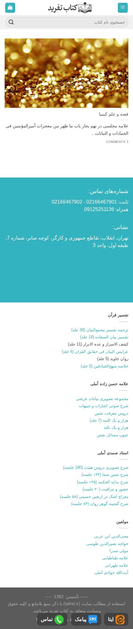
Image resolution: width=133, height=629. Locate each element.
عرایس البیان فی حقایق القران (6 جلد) (95, 351)
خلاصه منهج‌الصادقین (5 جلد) (104, 366)
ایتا (111, 619)
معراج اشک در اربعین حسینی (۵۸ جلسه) (94, 496)
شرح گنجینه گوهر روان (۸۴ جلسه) (99, 503)
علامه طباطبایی (115, 558)
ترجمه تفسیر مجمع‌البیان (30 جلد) (99, 330)
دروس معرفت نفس (111, 413)
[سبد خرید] (10, 8)
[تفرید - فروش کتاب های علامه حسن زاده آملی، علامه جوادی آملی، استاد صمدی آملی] (70, 7)
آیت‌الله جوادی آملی (111, 572)
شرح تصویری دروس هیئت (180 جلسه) (95, 467)
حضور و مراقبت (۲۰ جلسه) (105, 489)
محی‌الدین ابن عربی (111, 536)
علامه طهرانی (116, 565)
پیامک (80, 619)
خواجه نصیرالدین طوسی (107, 543)
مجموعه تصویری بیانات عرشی (102, 398)
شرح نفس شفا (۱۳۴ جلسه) (104, 474)
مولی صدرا (118, 550)
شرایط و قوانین (68, 619)
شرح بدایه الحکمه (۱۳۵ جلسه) (102, 482)
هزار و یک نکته (116, 427)
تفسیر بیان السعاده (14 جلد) (104, 337)
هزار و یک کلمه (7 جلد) (109, 420)
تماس (47, 619)
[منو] (123, 8)
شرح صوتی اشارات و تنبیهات (103, 405)
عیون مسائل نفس (112, 435)
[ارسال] (11, 22)
